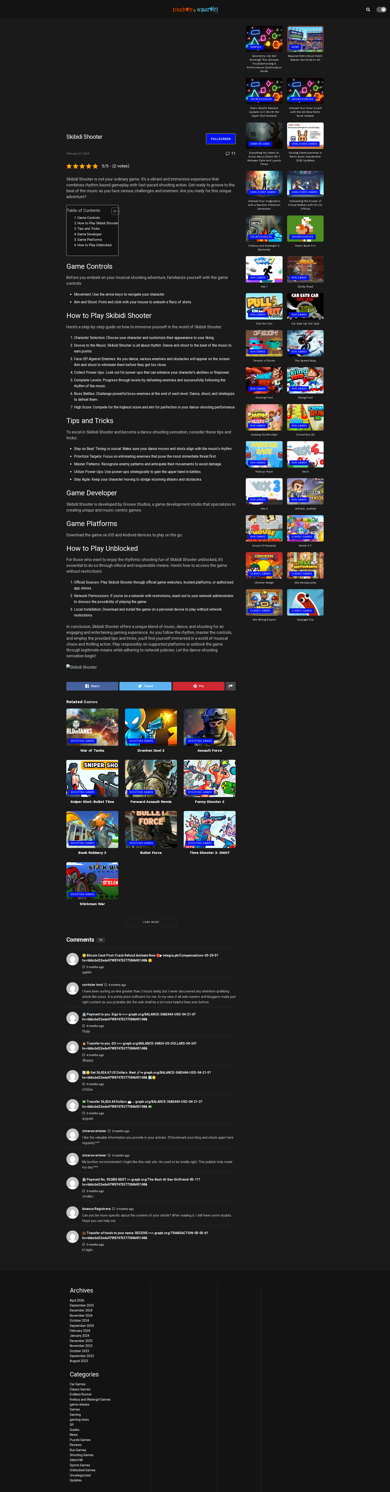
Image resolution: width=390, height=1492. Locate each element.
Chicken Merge (264, 582)
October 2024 (79, 1320)
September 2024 (82, 1326)
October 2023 (79, 1351)
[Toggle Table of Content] (113, 211)
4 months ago (117, 985)
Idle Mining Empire (264, 619)
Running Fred (264, 397)
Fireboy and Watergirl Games (90, 1399)
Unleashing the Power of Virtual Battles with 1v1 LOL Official (305, 204)
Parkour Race (264, 471)
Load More (151, 922)
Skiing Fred (305, 397)
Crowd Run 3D (305, 434)
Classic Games (302, 536)
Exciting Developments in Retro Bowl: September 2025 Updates (305, 156)
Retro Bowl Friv (305, 245)
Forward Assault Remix (151, 801)
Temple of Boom (264, 360)
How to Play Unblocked (94, 245)
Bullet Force (151, 852)
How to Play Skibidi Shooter (97, 223)
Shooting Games (82, 741)
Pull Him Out (264, 323)
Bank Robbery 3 (92, 852)
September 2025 (82, 1305)
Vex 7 (264, 286)
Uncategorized (261, 99)
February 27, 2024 (77, 153)
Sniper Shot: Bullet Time (92, 801)
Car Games (78, 1384)
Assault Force (209, 750)
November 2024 (81, 1315)
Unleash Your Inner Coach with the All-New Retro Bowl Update (305, 112)
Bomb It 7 (305, 545)
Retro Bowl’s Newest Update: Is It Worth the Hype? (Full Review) (264, 112)
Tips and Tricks (88, 229)
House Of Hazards (264, 545)
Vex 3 (264, 508)
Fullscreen (221, 139)
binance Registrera (96, 1209)
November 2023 (81, 1346)
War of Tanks (92, 750)
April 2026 (77, 1300)
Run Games (257, 277)
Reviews (76, 1445)
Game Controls (88, 218)
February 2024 (80, 1330)
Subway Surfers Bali (264, 434)
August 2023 (79, 1361)
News (295, 47)
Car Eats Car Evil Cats (305, 323)
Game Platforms (89, 240)
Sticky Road (305, 286)
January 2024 (79, 1335)
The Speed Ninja (305, 360)
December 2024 (81, 1310)
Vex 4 (305, 471)
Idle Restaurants (305, 582)
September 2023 (82, 1356)
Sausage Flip (305, 619)
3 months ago (95, 1113)
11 (233, 153)
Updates (76, 1480)
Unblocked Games (304, 144)
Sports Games (80, 1465)
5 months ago (95, 967)
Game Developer (89, 234)
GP (72, 1425)
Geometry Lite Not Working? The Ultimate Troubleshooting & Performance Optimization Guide (264, 63)
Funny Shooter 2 (209, 801)
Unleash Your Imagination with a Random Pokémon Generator (264, 204)
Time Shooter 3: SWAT (210, 852)
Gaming (255, 47)
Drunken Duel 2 (151, 750)
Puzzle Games (80, 1440)
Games (75, 1409)
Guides (74, 1430)
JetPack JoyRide (305, 508)
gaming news (79, 1419)
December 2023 (81, 1341)
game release (260, 144)
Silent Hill (76, 1460)
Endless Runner (81, 1394)
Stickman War (92, 904)
